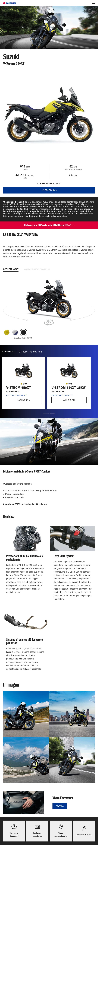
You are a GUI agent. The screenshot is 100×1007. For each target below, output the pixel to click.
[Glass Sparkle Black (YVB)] (23, 332)
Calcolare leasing (15, 395)
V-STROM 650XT (10, 269)
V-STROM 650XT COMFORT (37, 269)
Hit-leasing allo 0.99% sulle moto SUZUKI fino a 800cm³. (47, 225)
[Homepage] (9, 3)
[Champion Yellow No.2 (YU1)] (6, 332)
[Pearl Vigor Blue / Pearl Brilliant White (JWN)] (15, 332)
